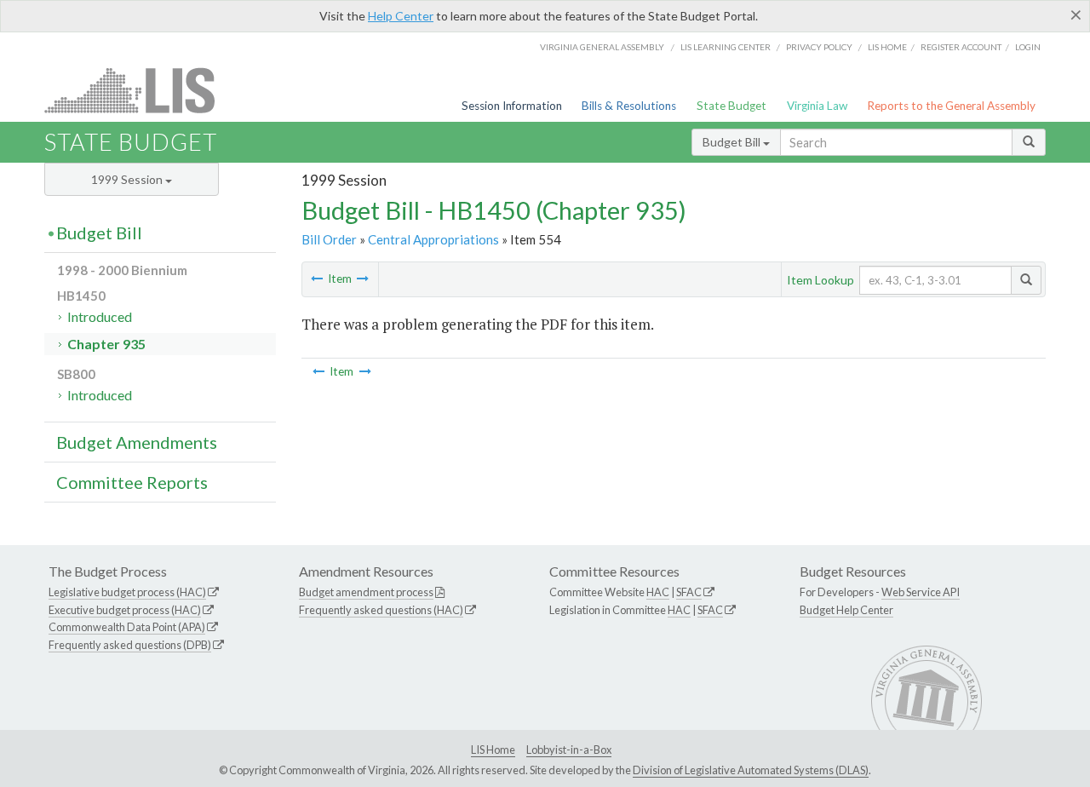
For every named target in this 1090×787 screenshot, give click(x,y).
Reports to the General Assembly (951, 105)
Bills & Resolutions (629, 105)
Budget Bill (733, 142)
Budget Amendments (136, 442)
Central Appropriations (433, 239)
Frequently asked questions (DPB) (130, 645)
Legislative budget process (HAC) (127, 592)
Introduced (99, 316)
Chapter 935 (106, 344)
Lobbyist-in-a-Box (568, 749)
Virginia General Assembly (602, 47)
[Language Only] (363, 278)
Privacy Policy (819, 47)
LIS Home (493, 749)
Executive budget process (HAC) (125, 610)
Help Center (400, 16)
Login (1028, 47)
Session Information (512, 105)
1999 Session (128, 179)
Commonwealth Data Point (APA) (127, 627)
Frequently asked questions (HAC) (381, 610)
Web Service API (920, 592)
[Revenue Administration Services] (317, 278)
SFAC (689, 592)
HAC (657, 592)
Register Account (961, 47)
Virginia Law (817, 105)
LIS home (887, 47)
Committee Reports (132, 482)
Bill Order (329, 239)
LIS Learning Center (725, 47)
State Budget (731, 105)
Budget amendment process (366, 592)
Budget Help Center (846, 610)
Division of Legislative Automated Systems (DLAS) (751, 770)
